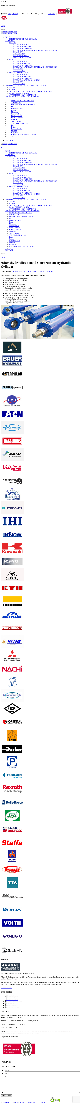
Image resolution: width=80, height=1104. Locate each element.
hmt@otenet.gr (13, 14)
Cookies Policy (33, 1102)
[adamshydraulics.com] (9, 32)
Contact (43, 1102)
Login (3, 26)
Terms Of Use (19, 1102)
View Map (51, 14)
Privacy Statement (8, 1102)
